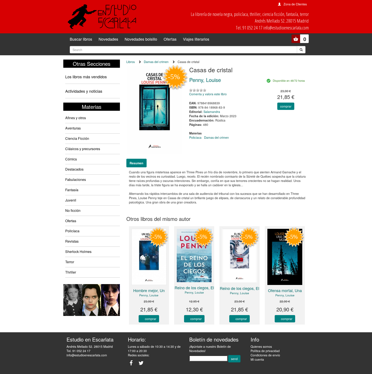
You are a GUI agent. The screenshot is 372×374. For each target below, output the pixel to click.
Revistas (72, 241)
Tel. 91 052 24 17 (78, 351)
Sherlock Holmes (78, 251)
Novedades (108, 39)
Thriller (70, 272)
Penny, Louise (148, 295)
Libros (130, 62)
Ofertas (170, 39)
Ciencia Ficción (77, 138)
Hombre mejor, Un (149, 290)
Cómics (71, 159)
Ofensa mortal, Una (285, 290)
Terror (69, 261)
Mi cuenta (257, 359)
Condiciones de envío (265, 355)
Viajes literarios (196, 39)
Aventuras (73, 128)
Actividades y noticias (83, 91)
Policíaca (72, 230)
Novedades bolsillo (141, 39)
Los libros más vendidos (86, 76)
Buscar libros (81, 39)
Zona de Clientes (295, 4)
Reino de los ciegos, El (194, 287)
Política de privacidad (265, 351)
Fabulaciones (75, 179)
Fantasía (71, 189)
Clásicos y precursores (82, 148)
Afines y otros (75, 117)
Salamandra (211, 111)
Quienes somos (261, 346)
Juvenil (70, 200)
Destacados (74, 169)
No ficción (73, 210)
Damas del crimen (156, 62)
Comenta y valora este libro (208, 94)
